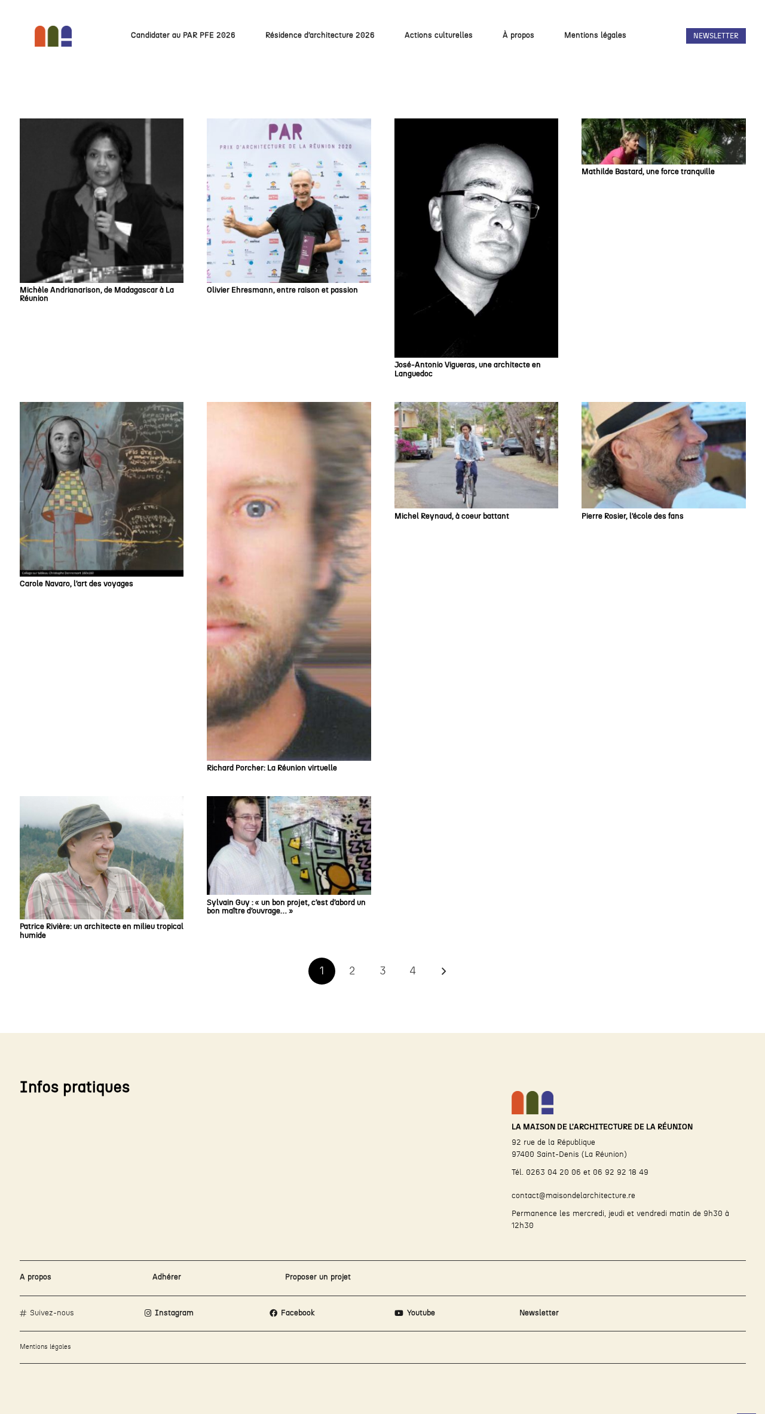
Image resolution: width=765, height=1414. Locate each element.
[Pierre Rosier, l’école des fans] (664, 455)
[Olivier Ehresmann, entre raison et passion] (289, 200)
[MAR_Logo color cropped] (53, 36)
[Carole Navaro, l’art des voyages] (102, 489)
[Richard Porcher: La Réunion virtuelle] (289, 581)
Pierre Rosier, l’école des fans (633, 516)
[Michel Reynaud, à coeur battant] (476, 455)
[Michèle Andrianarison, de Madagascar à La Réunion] (102, 200)
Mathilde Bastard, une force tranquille (648, 172)
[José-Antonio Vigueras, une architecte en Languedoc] (476, 238)
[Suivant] (443, 971)
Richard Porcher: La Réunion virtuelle (272, 768)
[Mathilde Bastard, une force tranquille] (664, 141)
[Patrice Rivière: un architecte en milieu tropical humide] (102, 857)
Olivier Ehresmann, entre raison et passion (282, 290)
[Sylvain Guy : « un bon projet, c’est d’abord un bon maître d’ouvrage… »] (289, 845)
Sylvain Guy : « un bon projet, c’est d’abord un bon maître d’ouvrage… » (286, 907)
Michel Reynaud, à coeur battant (451, 516)
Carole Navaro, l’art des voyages (76, 584)
